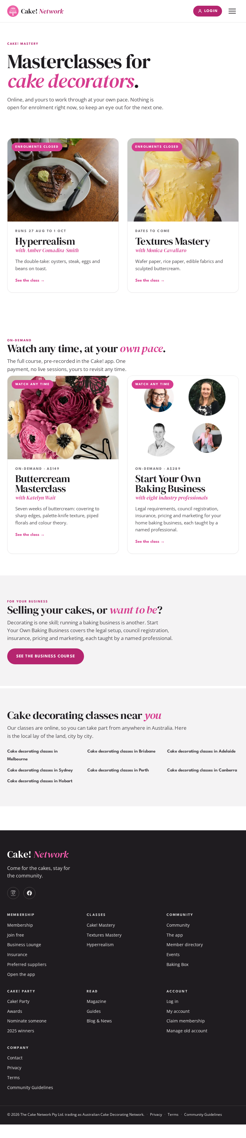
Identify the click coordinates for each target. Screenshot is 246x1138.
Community (178, 925)
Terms (13, 1077)
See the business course (45, 656)
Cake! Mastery (101, 925)
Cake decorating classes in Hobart (39, 781)
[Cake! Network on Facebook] (29, 893)
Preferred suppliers (26, 964)
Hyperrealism (100, 944)
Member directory (184, 944)
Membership (20, 925)
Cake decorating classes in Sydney (40, 770)
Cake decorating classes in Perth (118, 770)
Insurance (17, 954)
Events (173, 954)
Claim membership (185, 1021)
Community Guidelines (30, 1087)
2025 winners (20, 1031)
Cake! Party (18, 1001)
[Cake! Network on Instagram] (13, 893)
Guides (94, 1011)
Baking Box (177, 964)
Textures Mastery (104, 935)
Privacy (14, 1067)
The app (174, 935)
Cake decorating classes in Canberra (202, 770)
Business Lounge (24, 944)
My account (178, 1011)
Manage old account (186, 1031)
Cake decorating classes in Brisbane (121, 751)
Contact (14, 1058)
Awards (14, 1011)
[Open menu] (232, 11)
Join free (15, 935)
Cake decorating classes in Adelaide (201, 751)
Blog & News (99, 1021)
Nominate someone (26, 1021)
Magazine (96, 1001)
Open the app (21, 974)
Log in (172, 1001)
